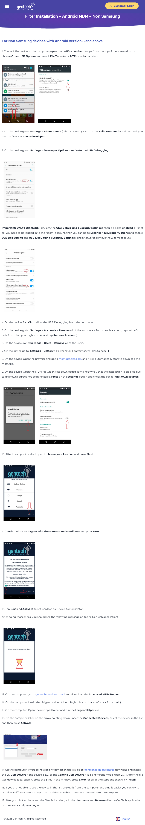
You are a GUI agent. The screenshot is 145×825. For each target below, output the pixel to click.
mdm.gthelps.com (70, 358)
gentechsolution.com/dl (50, 694)
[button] (7, 6)
